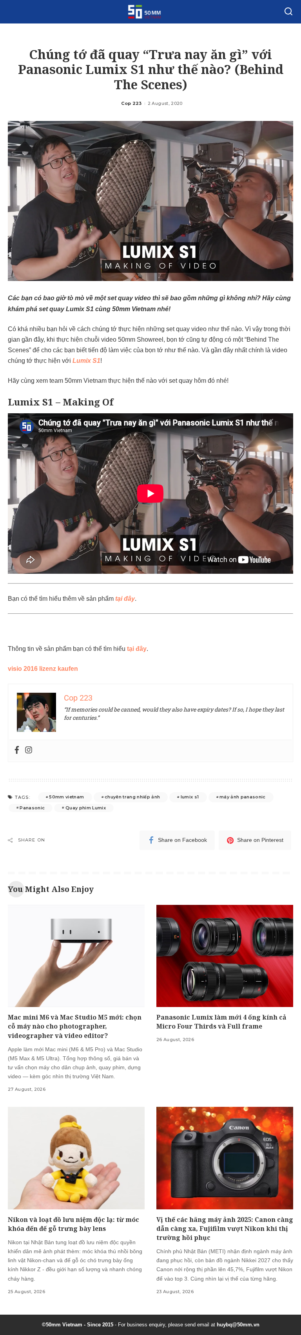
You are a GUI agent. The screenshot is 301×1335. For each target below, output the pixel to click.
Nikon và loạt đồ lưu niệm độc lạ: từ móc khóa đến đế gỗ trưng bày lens (73, 1224)
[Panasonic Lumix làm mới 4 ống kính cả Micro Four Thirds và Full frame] (224, 956)
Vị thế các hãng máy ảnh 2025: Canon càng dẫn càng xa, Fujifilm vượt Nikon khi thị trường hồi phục (224, 1228)
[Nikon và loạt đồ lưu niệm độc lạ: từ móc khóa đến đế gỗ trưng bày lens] (76, 1158)
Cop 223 (131, 103)
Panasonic (32, 808)
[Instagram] (29, 750)
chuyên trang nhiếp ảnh (132, 797)
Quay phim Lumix (85, 808)
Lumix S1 (86, 360)
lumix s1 (190, 797)
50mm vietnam (66, 797)
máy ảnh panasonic (242, 797)
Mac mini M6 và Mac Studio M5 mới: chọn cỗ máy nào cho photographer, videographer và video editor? (74, 1026)
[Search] (288, 11)
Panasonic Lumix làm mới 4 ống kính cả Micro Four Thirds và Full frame (221, 1022)
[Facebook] (17, 750)
